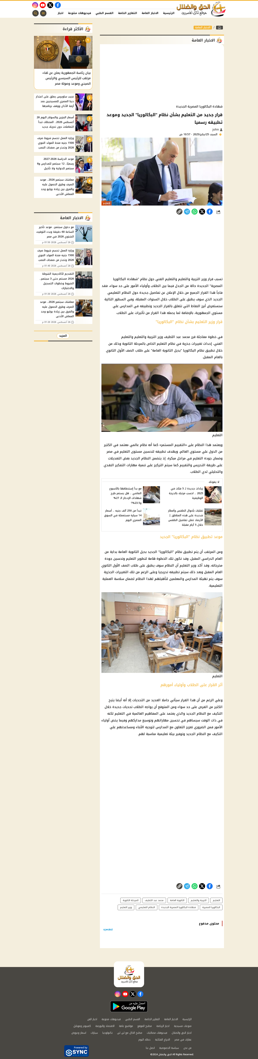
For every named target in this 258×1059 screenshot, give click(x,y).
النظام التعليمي (146, 907)
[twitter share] (202, 212)
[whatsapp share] (195, 212)
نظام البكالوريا (193, 350)
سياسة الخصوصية (169, 1047)
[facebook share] (210, 212)
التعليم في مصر (118, 451)
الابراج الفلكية (162, 1039)
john (216, 129)
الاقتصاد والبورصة (104, 1026)
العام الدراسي (212, 559)
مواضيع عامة (126, 1026)
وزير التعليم (188, 565)
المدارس (126, 306)
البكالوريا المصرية (211, 907)
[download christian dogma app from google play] (129, 1006)
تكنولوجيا (107, 1032)
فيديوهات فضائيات (157, 1032)
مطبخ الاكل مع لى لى (129, 1032)
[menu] (43, 13)
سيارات (94, 1032)
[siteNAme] (201, 9)
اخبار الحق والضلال (182, 1032)
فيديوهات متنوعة (79, 13)
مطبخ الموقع (144, 1026)
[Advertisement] (161, 74)
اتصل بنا (150, 1047)
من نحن (187, 1047)
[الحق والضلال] (219, 27)
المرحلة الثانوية (130, 900)
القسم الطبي (105, 13)
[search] (35, 13)
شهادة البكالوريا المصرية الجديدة (178, 907)
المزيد (63, 335)
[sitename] (129, 974)
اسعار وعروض (78, 1032)
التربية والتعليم (198, 900)
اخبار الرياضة (162, 1026)
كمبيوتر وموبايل (82, 1026)
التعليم (162, 344)
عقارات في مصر (183, 1039)
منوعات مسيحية (183, 1026)
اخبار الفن (57, 13)
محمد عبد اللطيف (177, 337)
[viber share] (187, 212)
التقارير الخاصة (127, 13)
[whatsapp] (179, 212)
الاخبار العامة (150, 13)
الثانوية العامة (162, 350)
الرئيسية (169, 13)
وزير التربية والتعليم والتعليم (186, 279)
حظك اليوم (144, 1039)
